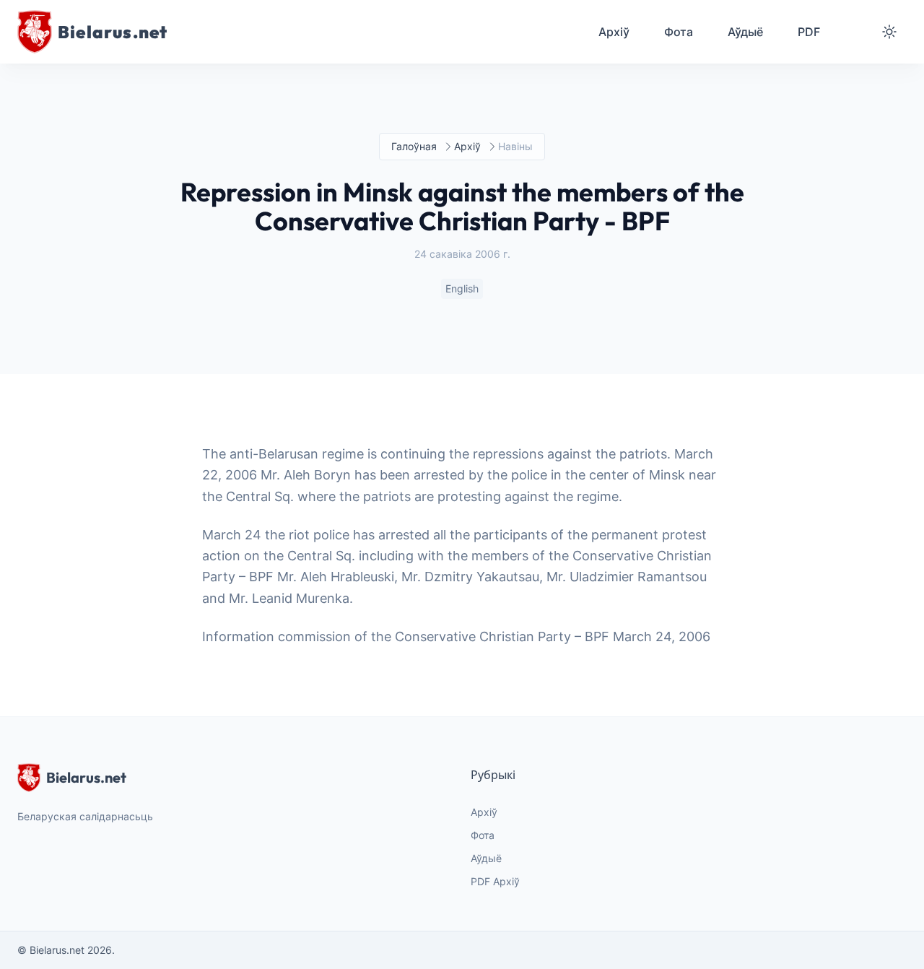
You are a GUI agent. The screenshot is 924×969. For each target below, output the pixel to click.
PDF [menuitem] (809, 32)
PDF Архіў (495, 881)
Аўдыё (486, 858)
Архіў (467, 146)
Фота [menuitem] (678, 32)
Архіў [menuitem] (613, 32)
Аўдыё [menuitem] (745, 32)
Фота (482, 835)
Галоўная (414, 146)
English (462, 288)
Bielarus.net (86, 777)
